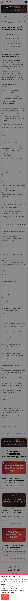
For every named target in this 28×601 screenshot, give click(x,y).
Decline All (23, 596)
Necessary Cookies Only (14, 597)
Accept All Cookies (5, 597)
